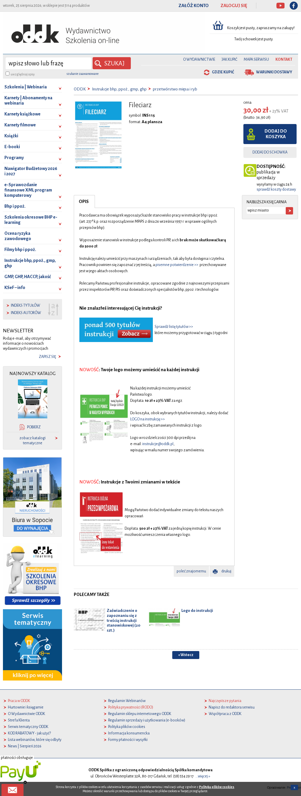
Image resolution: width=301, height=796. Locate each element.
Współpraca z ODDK (225, 714)
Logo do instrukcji (197, 610)
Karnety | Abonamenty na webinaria (28, 100)
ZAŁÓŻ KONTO (193, 5)
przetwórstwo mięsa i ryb (175, 89)
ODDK (80, 89)
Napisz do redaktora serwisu (232, 707)
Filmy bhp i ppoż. (20, 249)
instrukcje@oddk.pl (157, 444)
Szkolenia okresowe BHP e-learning (30, 220)
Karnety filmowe (20, 125)
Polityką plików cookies (216, 787)
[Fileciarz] (98, 135)
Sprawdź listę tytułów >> (174, 327)
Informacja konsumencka (129, 733)
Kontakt (283, 59)
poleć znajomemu (191, 571)
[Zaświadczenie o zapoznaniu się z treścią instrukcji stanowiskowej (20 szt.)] (89, 619)
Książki (11, 135)
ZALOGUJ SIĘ (233, 5)
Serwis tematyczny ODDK (28, 727)
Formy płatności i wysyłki (128, 740)
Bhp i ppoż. (15, 206)
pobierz (34, 427)
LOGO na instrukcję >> (147, 419)
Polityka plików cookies (126, 727)
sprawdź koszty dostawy (276, 189)
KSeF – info (14, 287)
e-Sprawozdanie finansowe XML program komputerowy (28, 190)
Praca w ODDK (19, 701)
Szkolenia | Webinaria (25, 87)
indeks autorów (26, 313)
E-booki (12, 146)
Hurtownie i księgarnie (26, 707)
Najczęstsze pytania (225, 701)
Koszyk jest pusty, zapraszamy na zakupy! (261, 28)
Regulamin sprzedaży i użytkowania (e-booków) (146, 720)
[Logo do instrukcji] (164, 617)
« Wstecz (185, 655)
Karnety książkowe (22, 114)
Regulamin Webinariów (127, 701)
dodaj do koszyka (276, 134)
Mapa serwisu (256, 59)
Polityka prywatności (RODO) (130, 707)
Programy (14, 157)
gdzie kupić (223, 72)
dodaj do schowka (269, 152)
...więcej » (202, 776)
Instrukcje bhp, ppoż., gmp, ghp (30, 263)
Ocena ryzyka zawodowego (17, 236)
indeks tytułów (25, 305)
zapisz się (47, 357)
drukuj (226, 571)
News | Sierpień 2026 (24, 746)
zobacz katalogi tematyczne (32, 440)
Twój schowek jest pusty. (253, 39)
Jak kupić (229, 59)
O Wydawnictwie (199, 59)
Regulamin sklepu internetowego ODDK (139, 714)
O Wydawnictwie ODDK (26, 714)
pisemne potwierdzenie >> (176, 265)
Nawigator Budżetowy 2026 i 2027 (30, 171)
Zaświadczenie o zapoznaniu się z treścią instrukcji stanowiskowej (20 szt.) (123, 620)
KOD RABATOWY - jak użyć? (29, 733)
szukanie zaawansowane (82, 73)
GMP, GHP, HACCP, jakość (27, 276)
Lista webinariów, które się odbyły (34, 740)
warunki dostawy (274, 72)
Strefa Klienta (19, 720)
